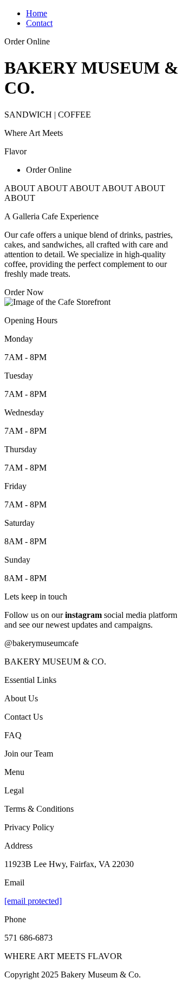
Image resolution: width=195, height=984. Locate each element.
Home (36, 13)
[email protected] (33, 900)
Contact (39, 23)
